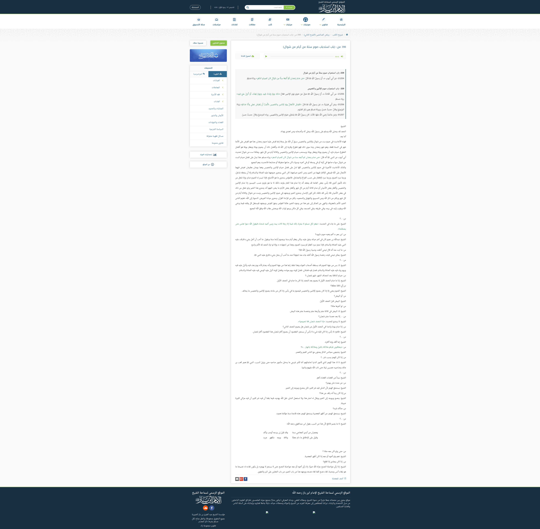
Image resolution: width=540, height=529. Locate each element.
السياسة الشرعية (216, 129)
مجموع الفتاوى (218, 43)
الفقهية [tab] (216, 74)
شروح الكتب (337, 35)
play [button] (266, 56)
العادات (217, 101)
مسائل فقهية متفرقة (214, 136)
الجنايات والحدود (216, 109)
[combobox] (267, 7)
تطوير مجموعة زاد (208, 525)
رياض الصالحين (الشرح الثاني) (316, 35)
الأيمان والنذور (217, 115)
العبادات (216, 80)
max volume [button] (341, 56)
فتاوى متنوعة (217, 143)
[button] (323, 21)
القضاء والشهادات (216, 122)
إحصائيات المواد (206, 154)
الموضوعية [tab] (198, 74)
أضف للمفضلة (338, 479)
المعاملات (216, 87)
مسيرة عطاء (198, 43)
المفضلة (195, 7)
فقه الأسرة (215, 94)
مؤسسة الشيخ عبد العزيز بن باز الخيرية (208, 514)
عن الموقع (207, 164)
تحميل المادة (246, 56)
